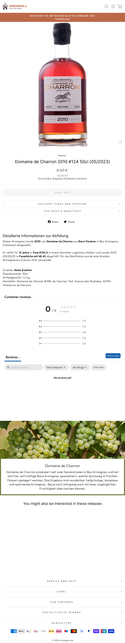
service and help (61, 581)
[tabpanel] (62, 388)
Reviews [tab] (13, 357)
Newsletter (62, 623)
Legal (62, 591)
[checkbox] (98, 367)
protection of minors (61, 612)
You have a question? (63, 211)
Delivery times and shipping (62, 204)
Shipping (57, 178)
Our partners (61, 602)
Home (61, 155)
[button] (62, 321)
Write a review (113, 356)
